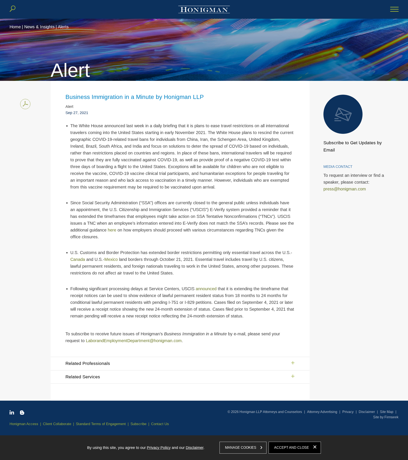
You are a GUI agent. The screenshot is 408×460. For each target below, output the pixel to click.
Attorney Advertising (322, 412)
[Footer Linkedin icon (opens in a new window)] (12, 413)
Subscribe (138, 424)
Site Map (386, 412)
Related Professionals (87, 363)
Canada (77, 259)
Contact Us (160, 424)
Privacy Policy (159, 448)
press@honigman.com (344, 189)
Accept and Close (291, 447)
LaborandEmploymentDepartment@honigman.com (134, 340)
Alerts (63, 26)
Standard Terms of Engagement (101, 424)
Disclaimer (367, 412)
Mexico (111, 259)
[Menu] (394, 9)
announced (206, 288)
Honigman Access (24, 424)
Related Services (82, 376)
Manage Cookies (240, 447)
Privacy (348, 412)
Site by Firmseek (385, 417)
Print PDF (25, 104)
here (112, 230)
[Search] (13, 9)
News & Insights (39, 26)
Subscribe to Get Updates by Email (352, 146)
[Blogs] (22, 413)
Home (15, 26)
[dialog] (204, 447)
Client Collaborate (57, 424)
